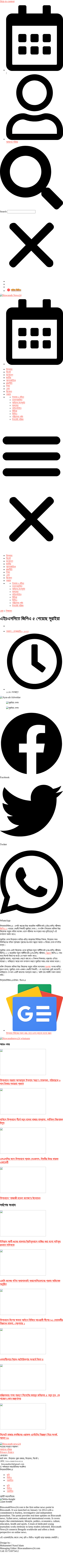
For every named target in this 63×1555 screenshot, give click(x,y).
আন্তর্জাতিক (11, 380)
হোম (1, 611)
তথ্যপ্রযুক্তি (17, 400)
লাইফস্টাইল (16, 408)
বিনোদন (9, 391)
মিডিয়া (14, 411)
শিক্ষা (8, 386)
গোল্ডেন (48, 953)
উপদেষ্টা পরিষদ (18, 419)
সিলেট (8, 372)
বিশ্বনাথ (9, 369)
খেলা (8, 388)
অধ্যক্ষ (48, 966)
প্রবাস (8, 394)
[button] (31, 178)
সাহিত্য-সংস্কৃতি (18, 402)
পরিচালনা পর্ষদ (17, 416)
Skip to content (7, 1)
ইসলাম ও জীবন (18, 397)
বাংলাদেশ (9, 374)
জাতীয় (8, 377)
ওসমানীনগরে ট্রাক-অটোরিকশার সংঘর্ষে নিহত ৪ (21, 1359)
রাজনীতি (9, 383)
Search (3, 211)
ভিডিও (14, 413)
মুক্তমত (15, 405)
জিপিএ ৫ (3, 928)
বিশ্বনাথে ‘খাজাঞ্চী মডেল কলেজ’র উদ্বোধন (20, 1198)
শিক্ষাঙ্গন (9, 611)
